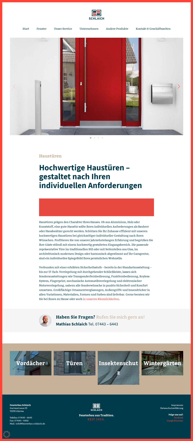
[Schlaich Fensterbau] (96, 15)
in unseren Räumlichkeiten (101, 299)
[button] (6, 434)
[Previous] (14, 86)
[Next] (178, 86)
